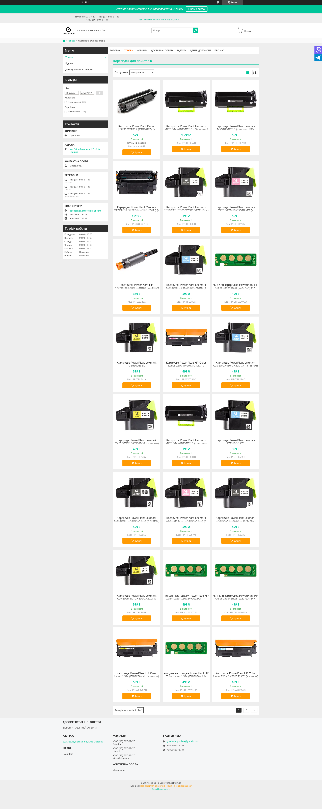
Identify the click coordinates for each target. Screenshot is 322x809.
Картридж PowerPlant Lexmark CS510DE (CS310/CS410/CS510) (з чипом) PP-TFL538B (186, 210)
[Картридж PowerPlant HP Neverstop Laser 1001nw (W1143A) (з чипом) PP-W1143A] (136, 260)
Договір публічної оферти (79, 69)
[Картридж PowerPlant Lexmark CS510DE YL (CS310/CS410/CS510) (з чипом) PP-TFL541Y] (136, 338)
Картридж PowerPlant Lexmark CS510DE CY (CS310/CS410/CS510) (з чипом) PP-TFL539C (235, 445)
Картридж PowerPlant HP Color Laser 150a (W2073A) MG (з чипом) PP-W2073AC (186, 365)
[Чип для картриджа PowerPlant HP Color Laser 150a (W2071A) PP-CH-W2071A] (235, 571)
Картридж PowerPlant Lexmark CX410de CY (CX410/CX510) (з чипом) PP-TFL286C (186, 288)
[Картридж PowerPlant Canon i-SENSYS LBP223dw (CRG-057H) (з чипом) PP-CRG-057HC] (136, 182)
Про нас (219, 50)
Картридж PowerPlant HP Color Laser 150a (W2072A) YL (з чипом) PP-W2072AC (136, 676)
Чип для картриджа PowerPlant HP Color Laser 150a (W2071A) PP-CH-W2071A (235, 598)
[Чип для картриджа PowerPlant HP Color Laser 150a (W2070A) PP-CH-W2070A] (186, 648)
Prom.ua (177, 783)
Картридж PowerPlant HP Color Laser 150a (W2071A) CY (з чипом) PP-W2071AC (235, 676)
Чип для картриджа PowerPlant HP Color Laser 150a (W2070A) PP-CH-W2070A (186, 676)
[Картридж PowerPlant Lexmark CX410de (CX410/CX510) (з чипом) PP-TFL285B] (136, 493)
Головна (115, 50)
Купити (138, 152)
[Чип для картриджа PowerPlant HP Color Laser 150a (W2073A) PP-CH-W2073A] (235, 260)
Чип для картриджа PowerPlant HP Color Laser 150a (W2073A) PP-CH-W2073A (235, 288)
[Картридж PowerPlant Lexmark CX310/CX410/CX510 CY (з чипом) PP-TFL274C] (235, 338)
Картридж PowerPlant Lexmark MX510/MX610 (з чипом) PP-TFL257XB (235, 129)
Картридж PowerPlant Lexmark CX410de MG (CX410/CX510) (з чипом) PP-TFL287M (186, 521)
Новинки (142, 50)
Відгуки (181, 50)
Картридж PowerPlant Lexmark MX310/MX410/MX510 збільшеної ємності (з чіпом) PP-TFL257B (186, 129)
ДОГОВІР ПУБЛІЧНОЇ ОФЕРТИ (80, 727)
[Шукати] (195, 30)
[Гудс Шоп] (69, 30)
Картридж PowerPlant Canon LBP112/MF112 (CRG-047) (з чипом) (136, 129)
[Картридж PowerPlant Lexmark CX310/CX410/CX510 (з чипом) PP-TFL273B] (235, 493)
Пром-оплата (196, 9)
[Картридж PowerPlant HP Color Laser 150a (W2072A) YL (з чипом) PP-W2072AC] (136, 648)
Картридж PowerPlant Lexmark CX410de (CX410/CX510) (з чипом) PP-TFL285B (136, 521)
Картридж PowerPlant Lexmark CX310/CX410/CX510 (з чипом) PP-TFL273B (236, 521)
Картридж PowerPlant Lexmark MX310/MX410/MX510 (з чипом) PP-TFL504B (186, 443)
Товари (71, 40)
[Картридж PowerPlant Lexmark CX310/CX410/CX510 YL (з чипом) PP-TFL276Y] (136, 415)
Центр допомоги (200, 50)
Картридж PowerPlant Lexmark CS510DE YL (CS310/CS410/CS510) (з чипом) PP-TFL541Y (137, 367)
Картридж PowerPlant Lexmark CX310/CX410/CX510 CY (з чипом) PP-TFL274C (235, 365)
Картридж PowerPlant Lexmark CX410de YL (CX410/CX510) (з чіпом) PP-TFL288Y (136, 598)
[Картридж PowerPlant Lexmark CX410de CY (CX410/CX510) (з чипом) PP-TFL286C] (186, 260)
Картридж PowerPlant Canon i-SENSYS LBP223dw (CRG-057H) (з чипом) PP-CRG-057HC (136, 210)
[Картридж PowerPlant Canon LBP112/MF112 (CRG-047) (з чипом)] (136, 101)
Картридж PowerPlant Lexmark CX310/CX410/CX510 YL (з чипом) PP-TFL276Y (137, 443)
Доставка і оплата (162, 50)
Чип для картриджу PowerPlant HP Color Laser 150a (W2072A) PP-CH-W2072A (186, 598)
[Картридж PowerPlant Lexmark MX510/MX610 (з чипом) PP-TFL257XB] (235, 101)
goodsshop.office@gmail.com (85, 210)
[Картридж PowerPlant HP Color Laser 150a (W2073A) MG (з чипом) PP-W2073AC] (186, 338)
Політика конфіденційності (179, 786)
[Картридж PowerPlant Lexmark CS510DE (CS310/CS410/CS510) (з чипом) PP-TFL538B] (186, 182)
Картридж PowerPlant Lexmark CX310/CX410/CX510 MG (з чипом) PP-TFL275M (235, 210)
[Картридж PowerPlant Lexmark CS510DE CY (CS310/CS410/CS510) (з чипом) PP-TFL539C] (235, 415)
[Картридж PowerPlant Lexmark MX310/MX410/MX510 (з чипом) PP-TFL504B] (186, 415)
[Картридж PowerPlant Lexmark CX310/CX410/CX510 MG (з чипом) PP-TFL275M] (235, 182)
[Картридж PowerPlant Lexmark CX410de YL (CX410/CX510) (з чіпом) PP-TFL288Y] (136, 571)
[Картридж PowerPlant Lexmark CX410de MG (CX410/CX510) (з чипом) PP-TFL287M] (186, 493)
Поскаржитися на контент (152, 786)
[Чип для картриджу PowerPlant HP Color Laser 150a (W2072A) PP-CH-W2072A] (186, 571)
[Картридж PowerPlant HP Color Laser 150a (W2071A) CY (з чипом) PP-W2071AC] (235, 648)
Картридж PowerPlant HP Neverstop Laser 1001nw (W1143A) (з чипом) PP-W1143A (137, 288)
